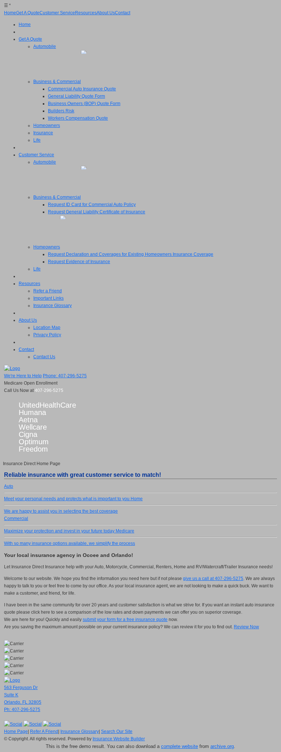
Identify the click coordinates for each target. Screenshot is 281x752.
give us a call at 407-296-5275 (213, 578)
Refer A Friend (44, 731)
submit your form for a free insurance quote (125, 619)
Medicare (69, 537)
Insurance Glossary (79, 731)
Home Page (16, 731)
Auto (67, 492)
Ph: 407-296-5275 (22, 709)
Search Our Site (116, 731)
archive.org (222, 746)
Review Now (246, 626)
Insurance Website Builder (119, 738)
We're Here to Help (23, 375)
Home (73, 505)
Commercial (59, 525)
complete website (179, 746)
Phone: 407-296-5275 (65, 375)
